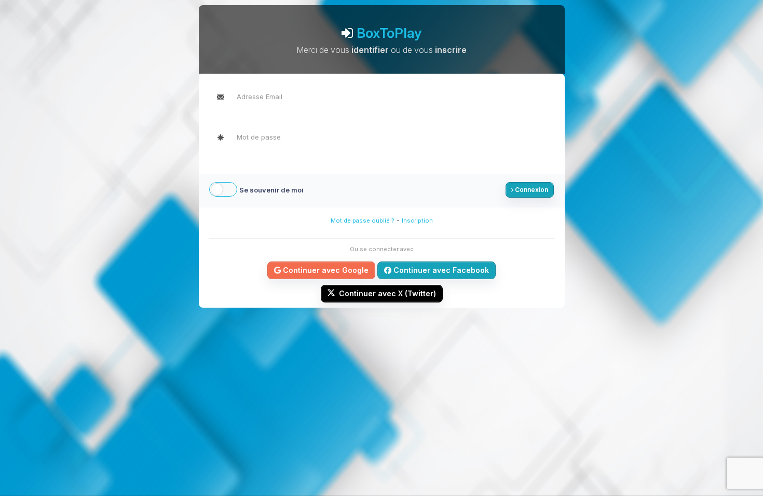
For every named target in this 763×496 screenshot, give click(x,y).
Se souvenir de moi (271, 190)
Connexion (530, 190)
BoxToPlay (389, 33)
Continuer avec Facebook (440, 270)
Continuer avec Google (325, 270)
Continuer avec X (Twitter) (386, 293)
